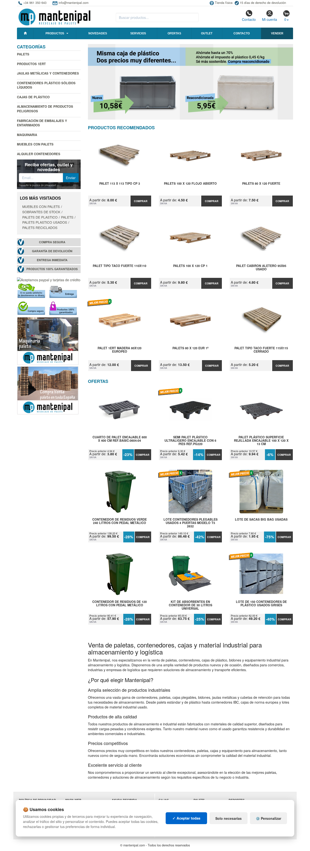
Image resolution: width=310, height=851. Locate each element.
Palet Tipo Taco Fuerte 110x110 (119, 266)
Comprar (140, 201)
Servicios (138, 33)
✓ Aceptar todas (186, 818)
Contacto (249, 19)
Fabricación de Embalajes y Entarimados (42, 123)
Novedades (97, 33)
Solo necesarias (228, 818)
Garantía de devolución (52, 251)
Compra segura (52, 242)
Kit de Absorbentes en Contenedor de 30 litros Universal (190, 605)
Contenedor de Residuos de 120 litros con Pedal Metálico (119, 603)
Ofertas (174, 33)
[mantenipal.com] (54, 16)
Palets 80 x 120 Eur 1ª (190, 348)
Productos (55, 33)
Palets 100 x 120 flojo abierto (190, 184)
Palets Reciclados (39, 227)
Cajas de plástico (33, 97)
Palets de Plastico (40, 217)
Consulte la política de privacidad (37, 185)
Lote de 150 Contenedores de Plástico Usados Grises (261, 603)
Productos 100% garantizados (52, 269)
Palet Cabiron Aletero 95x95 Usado (261, 267)
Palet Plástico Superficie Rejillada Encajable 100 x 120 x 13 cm (261, 440)
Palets (23, 54)
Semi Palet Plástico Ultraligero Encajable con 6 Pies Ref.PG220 (190, 440)
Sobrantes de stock (41, 211)
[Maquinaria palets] (48, 340)
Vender (277, 33)
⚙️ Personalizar (268, 818)
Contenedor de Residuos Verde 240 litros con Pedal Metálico (119, 521)
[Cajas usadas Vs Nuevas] (190, 82)
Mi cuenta (269, 19)
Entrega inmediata (52, 260)
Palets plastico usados (44, 222)
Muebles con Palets (35, 144)
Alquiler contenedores (38, 154)
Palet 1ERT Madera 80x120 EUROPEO (119, 350)
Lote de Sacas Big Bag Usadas (261, 520)
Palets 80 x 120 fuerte (261, 184)
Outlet (206, 33)
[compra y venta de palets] (48, 389)
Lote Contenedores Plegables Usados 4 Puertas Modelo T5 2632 (190, 523)
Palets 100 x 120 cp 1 (190, 266)
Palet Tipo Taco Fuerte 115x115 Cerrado (261, 350)
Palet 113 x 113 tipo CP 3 (119, 184)
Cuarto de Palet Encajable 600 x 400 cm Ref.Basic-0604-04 (120, 439)
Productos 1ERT (31, 63)
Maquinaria (27, 134)
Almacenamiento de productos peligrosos (45, 108)
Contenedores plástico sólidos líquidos (46, 85)
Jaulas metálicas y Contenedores (48, 73)
